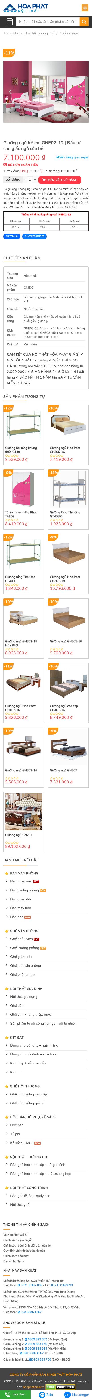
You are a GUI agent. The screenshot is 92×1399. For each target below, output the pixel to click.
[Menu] (10, 21)
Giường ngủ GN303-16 (21, 771)
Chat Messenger (34, 236)
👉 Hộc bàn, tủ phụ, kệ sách (30, 1117)
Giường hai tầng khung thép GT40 (21, 450)
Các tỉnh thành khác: (27, 1360)
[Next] (81, 91)
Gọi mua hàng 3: (25, 1349)
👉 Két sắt (14, 1037)
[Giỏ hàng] (85, 8)
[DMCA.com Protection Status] (60, 1387)
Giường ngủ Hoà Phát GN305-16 (65, 450)
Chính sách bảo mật (15, 1256)
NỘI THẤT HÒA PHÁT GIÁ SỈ (55, 354)
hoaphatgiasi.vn (33, 1387)
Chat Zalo (12, 236)
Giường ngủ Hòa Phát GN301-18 (65, 579)
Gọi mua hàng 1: (25, 1339)
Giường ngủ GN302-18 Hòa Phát (21, 644)
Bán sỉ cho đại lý (13, 1261)
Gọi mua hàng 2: (25, 1344)
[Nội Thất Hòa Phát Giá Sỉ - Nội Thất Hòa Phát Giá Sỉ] (25, 8)
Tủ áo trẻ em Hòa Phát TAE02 (21, 515)
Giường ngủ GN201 (18, 835)
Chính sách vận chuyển (17, 1240)
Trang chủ (11, 33)
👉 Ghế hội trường (22, 1086)
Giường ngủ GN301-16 (66, 642)
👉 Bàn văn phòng (21, 873)
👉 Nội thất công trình (26, 1188)
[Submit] (84, 21)
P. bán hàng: (23, 1353)
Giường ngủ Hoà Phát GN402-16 (20, 708)
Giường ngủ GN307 (63, 771)
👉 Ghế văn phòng (21, 931)
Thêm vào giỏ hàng (61, 180)
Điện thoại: (22, 1312)
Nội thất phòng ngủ (39, 33)
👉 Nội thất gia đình (24, 988)
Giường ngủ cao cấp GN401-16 (64, 708)
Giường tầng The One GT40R (20, 579)
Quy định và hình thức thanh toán (24, 1251)
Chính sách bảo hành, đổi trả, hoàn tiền (27, 1246)
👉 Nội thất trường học (27, 1157)
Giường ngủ (69, 33)
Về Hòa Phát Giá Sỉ (15, 1235)
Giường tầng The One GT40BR (65, 515)
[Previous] (11, 91)
